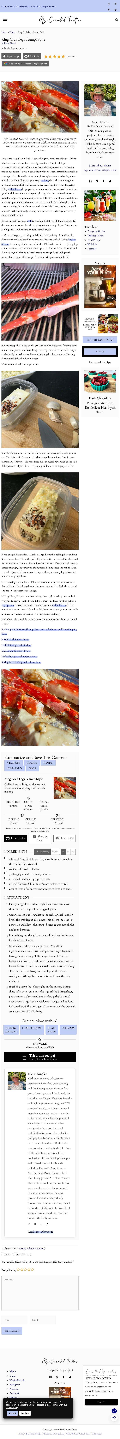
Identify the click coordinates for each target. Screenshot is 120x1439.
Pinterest (14, 1388)
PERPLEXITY (14, 768)
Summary (68, 1028)
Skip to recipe (12, 56)
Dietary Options (11, 1029)
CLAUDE (32, 762)
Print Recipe (34, 56)
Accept (12, 1413)
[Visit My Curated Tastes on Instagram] (109, 4)
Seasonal (91, 248)
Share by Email (42, 838)
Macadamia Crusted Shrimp (16, 650)
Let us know (36, 1059)
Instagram (14, 1384)
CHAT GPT (13, 762)
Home (4, 32)
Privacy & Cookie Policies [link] (30, 1433)
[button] (117, 20)
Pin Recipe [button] (66, 838)
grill (29, 220)
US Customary (42, 851)
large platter (7, 605)
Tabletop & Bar (95, 235)
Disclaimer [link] (97, 1433)
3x (73, 851)
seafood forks (15, 189)
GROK (32, 768)
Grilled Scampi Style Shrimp (16, 645)
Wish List (92, 244)
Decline (25, 1413)
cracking (44, 180)
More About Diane (100, 165)
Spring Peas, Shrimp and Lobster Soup (21, 662)
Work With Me (17, 1380)
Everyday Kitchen (96, 231)
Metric (55, 851)
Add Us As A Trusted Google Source (27, 63)
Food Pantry (93, 240)
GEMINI (48, 762)
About (12, 1371)
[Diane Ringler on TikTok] (47, 1224)
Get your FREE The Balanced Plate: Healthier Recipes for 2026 (28, 6)
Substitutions (32, 1028)
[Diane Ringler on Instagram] (29, 1224)
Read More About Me (40, 1231)
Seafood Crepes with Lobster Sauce (19, 656)
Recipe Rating (8, 1270)
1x (63, 851)
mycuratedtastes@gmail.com (100, 170)
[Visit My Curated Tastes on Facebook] (109, 10)
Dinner (12, 32)
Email (12, 1375)
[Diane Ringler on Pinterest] (35, 1224)
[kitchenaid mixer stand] (100, 205)
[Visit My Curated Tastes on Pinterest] (115, 4)
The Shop (90, 227)
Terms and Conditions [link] (54, 1433)
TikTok (13, 1397)
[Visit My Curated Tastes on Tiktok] (115, 10)
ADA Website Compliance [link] (78, 1433)
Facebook (14, 1393)
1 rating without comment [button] (31, 1248)
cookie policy (12, 1407)
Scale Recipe (52, 1029)
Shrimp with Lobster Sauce (15, 639)
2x (68, 851)
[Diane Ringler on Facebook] (41, 1224)
